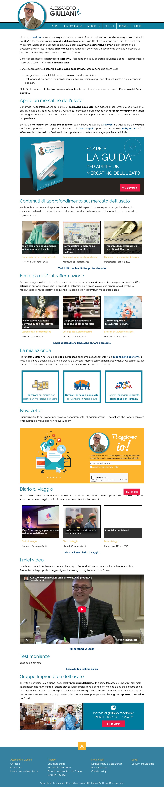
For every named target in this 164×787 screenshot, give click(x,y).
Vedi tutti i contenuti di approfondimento (82, 268)
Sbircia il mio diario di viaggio (82, 552)
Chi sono (15, 763)
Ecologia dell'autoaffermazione (36, 332)
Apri (54, 26)
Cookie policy (98, 771)
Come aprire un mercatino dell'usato (39, 257)
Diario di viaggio (29, 541)
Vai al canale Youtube (82, 648)
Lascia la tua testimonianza (82, 669)
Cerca (137, 26)
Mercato (93, 26)
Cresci (109, 26)
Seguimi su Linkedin (142, 763)
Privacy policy (99, 767)
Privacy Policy (112, 467)
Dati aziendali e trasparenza (106, 763)
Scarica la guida (56, 763)
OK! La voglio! (130, 187)
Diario (123, 26)
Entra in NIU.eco (57, 774)
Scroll (82, 746)
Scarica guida (72, 26)
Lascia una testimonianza (24, 771)
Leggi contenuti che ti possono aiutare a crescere (82, 342)
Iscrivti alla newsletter (59, 767)
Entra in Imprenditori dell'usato (65, 771)
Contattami (16, 767)
